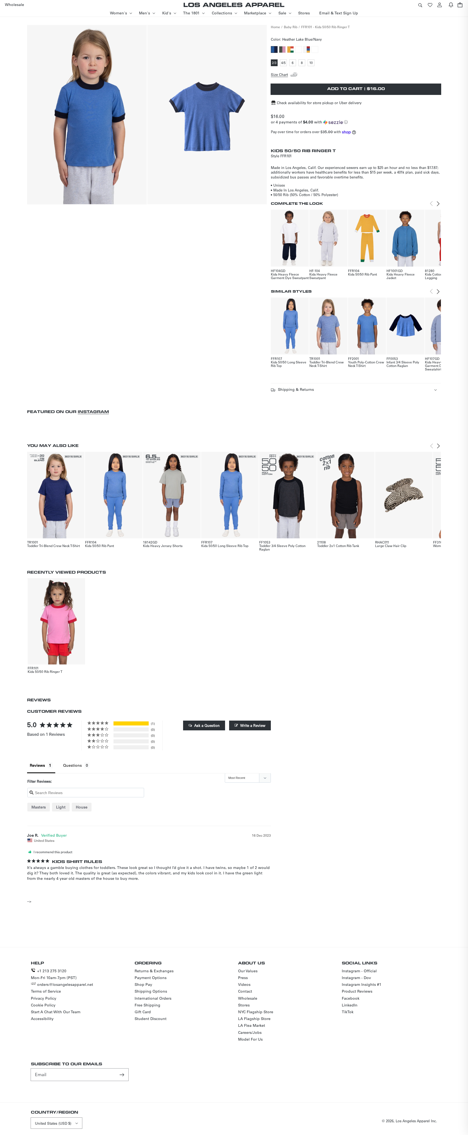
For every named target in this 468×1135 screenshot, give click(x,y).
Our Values (248, 970)
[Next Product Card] (438, 203)
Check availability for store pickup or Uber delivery (319, 102)
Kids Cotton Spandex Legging (441, 276)
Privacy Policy (43, 998)
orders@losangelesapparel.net (65, 984)
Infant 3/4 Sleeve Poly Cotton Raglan (402, 364)
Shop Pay (143, 984)
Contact (245, 991)
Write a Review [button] (252, 725)
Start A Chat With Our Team (55, 1011)
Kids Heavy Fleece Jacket (400, 276)
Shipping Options (151, 991)
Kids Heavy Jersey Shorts (163, 545)
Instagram (93, 412)
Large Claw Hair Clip (390, 545)
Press (243, 977)
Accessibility (42, 1018)
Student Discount (151, 1018)
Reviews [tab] (37, 765)
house (81, 807)
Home (275, 27)
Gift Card (143, 1011)
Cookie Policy (43, 1005)
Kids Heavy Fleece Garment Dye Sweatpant (290, 276)
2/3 (275, 63)
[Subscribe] (122, 1074)
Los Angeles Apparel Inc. (416, 1120)
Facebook (350, 998)
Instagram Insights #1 (361, 984)
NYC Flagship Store (255, 1011)
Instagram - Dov (356, 977)
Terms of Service (46, 991)
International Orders (153, 998)
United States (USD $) (53, 1123)
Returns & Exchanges (154, 970)
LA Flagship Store (254, 1018)
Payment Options (151, 977)
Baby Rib (290, 27)
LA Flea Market (251, 1025)
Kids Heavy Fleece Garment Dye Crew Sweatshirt (439, 365)
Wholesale (247, 998)
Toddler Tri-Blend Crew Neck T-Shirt (326, 364)
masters (38, 807)
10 (311, 63)
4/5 (284, 63)
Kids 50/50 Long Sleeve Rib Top (288, 364)
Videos (244, 984)
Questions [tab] (72, 765)
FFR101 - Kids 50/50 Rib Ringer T (325, 27)
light (61, 807)
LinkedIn (350, 1005)
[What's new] (451, 4)
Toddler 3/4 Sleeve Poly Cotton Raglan (282, 547)
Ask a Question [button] (207, 725)
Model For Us (250, 1039)
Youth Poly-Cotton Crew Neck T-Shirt (366, 364)
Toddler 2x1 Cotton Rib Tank (338, 545)
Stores (244, 1005)
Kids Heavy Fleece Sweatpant (323, 276)
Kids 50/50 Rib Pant (362, 274)
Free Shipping (147, 1005)
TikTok (347, 1011)
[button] (420, 4)
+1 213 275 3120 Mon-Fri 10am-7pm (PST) (54, 974)
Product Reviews (357, 991)
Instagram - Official (359, 970)
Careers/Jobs (250, 1032)
